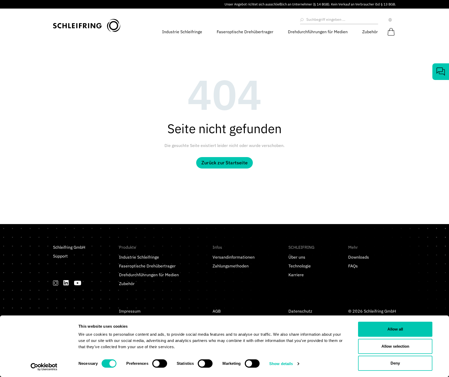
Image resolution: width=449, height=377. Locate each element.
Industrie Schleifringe (139, 257)
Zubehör (127, 283)
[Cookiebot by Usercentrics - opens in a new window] (44, 367)
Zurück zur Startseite (224, 163)
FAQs (353, 265)
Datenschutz (300, 311)
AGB (217, 311)
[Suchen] (302, 19)
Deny (395, 363)
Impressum (130, 311)
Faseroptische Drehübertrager (147, 265)
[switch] (159, 363)
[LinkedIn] (66, 283)
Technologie (299, 265)
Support (60, 256)
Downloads (358, 257)
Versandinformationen (234, 257)
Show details (281, 363)
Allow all (395, 329)
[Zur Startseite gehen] (86, 25)
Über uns (296, 257)
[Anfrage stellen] (440, 71)
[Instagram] (55, 283)
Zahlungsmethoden (231, 265)
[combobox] (341, 19)
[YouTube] (77, 283)
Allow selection (395, 346)
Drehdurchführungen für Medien (149, 274)
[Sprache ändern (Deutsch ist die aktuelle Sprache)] (391, 19)
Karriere (296, 274)
